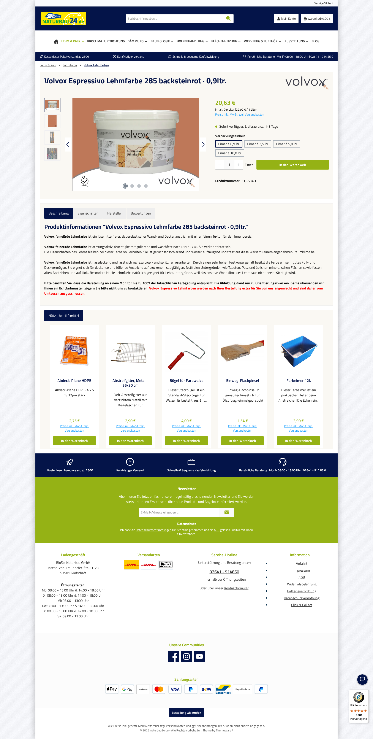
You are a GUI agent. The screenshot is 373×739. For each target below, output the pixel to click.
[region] (125, 144)
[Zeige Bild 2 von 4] (132, 186)
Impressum (302, 570)
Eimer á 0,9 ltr (228, 143)
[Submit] (226, 512)
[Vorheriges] (68, 144)
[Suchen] (228, 18)
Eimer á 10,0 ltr (229, 153)
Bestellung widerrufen (186, 712)
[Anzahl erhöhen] (238, 165)
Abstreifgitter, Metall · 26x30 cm (130, 383)
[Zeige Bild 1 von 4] (125, 186)
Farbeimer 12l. (298, 380)
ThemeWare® (224, 730)
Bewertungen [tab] (141, 213)
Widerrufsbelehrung (301, 584)
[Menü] (366, 692)
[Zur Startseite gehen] (63, 18)
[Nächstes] (203, 144)
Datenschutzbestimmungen (153, 530)
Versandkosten (175, 725)
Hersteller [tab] (114, 213)
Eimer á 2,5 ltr (257, 143)
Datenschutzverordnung (301, 598)
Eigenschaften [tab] (87, 213)
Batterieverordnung (301, 591)
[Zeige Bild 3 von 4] (139, 186)
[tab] (58, 213)
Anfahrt (301, 563)
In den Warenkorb (292, 164)
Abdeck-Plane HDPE (74, 380)
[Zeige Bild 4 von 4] (146, 186)
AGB (217, 530)
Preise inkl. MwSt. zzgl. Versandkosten (239, 114)
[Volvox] (307, 82)
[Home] (56, 41)
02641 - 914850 (224, 572)
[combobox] (175, 18)
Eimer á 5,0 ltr (286, 143)
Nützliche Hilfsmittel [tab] (64, 315)
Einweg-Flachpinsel (242, 380)
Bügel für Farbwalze (186, 380)
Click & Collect (301, 604)
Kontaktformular (236, 588)
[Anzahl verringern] (219, 165)
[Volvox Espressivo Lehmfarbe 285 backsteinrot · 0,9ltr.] (135, 144)
